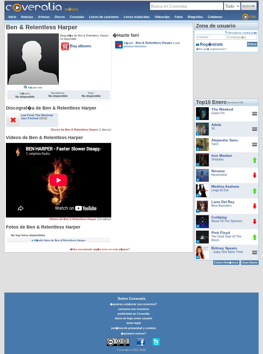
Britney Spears (224, 248)
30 (213, 128)
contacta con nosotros (133, 309)
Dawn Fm (218, 113)
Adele (216, 125)
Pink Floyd (220, 233)
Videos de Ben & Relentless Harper (73, 219)
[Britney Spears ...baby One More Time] (202, 248)
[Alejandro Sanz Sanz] (202, 140)
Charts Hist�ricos (226, 262)
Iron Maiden (221, 155)
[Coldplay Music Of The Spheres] (202, 217)
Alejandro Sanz (224, 140)
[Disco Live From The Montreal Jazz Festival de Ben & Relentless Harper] (13, 115)
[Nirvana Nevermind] (202, 171)
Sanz (215, 144)
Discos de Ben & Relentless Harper (75, 129)
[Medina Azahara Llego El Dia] (202, 186)
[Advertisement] (152, 86)
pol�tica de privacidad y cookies (133, 328)
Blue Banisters (221, 205)
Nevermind (219, 175)
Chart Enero (249, 262)
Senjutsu (217, 159)
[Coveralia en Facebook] (141, 342)
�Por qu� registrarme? (211, 49)
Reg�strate (211, 44)
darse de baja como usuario (133, 318)
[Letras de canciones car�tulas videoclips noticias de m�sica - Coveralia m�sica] (34, 4)
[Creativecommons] (118, 342)
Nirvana (218, 171)
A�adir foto (35, 87)
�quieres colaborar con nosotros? (133, 304)
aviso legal (133, 322)
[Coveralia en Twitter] (156, 342)
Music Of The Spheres (226, 221)
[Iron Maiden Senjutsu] (202, 155)
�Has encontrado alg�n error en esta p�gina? (100, 249)
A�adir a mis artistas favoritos (152, 44)
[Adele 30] (202, 124)
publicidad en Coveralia (133, 313)
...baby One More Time (227, 252)
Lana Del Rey (222, 202)
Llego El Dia (220, 190)
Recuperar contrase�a (243, 32)
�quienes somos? (133, 333)
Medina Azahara (225, 186)
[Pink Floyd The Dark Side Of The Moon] (202, 232)
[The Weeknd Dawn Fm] (202, 109)
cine (252, 16)
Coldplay (219, 217)
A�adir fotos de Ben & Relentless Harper (60, 240)
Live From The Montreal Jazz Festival (37, 117)
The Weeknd (222, 109)
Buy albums (80, 46)
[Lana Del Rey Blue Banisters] (202, 201)
